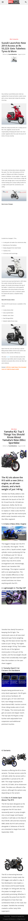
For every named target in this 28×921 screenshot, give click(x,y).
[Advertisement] (14, 19)
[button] (26, 2)
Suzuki (8, 357)
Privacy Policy (7, 916)
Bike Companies (14, 39)
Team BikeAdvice (12, 54)
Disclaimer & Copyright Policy (17, 916)
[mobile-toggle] (2, 2)
